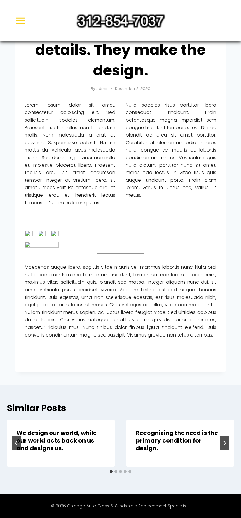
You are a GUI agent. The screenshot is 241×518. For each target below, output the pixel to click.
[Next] (224, 443)
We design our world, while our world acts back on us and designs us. (56, 440)
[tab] (111, 471)
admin (102, 88)
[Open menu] (21, 21)
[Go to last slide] (16, 443)
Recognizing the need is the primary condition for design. (177, 440)
